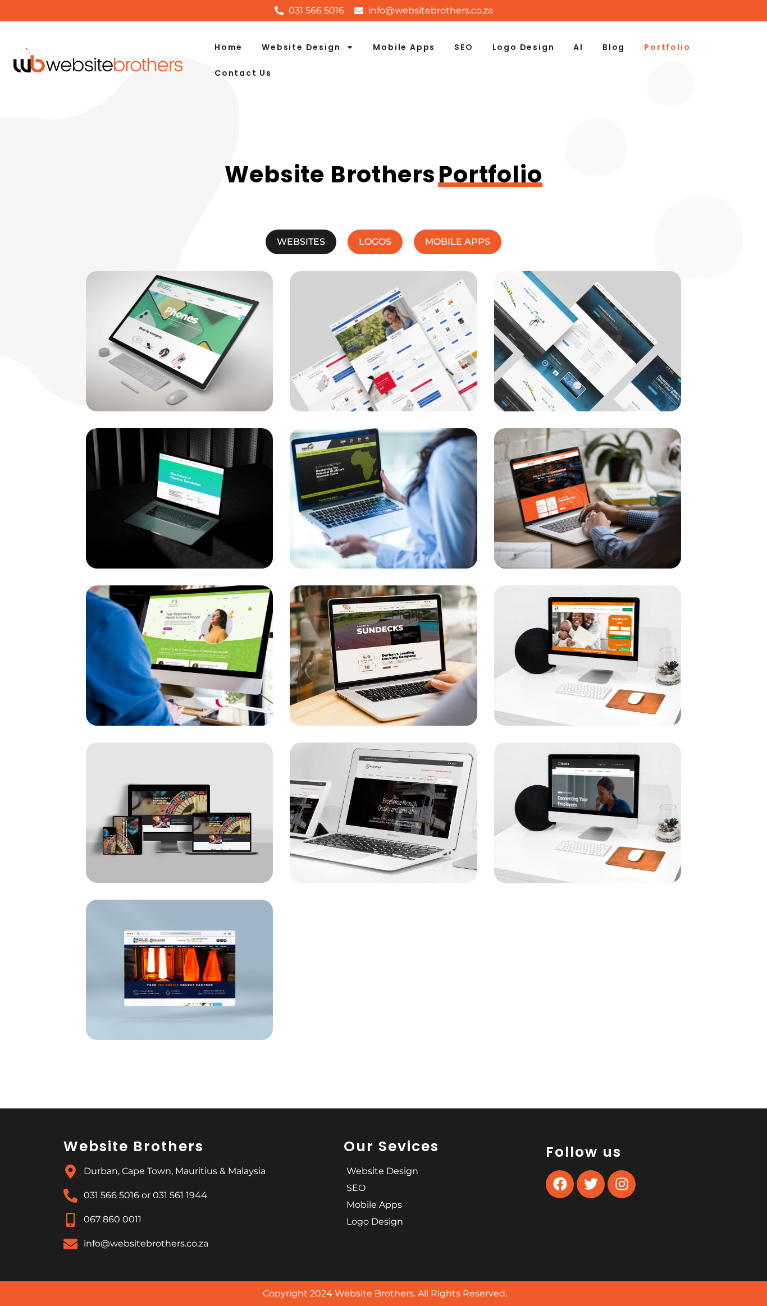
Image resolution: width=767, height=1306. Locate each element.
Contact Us (243, 73)
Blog (613, 47)
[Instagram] (622, 1184)
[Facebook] (560, 1184)
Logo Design (523, 47)
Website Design (301, 47)
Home (228, 47)
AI (578, 47)
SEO (463, 47)
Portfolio (667, 47)
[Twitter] (591, 1184)
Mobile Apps (404, 47)
